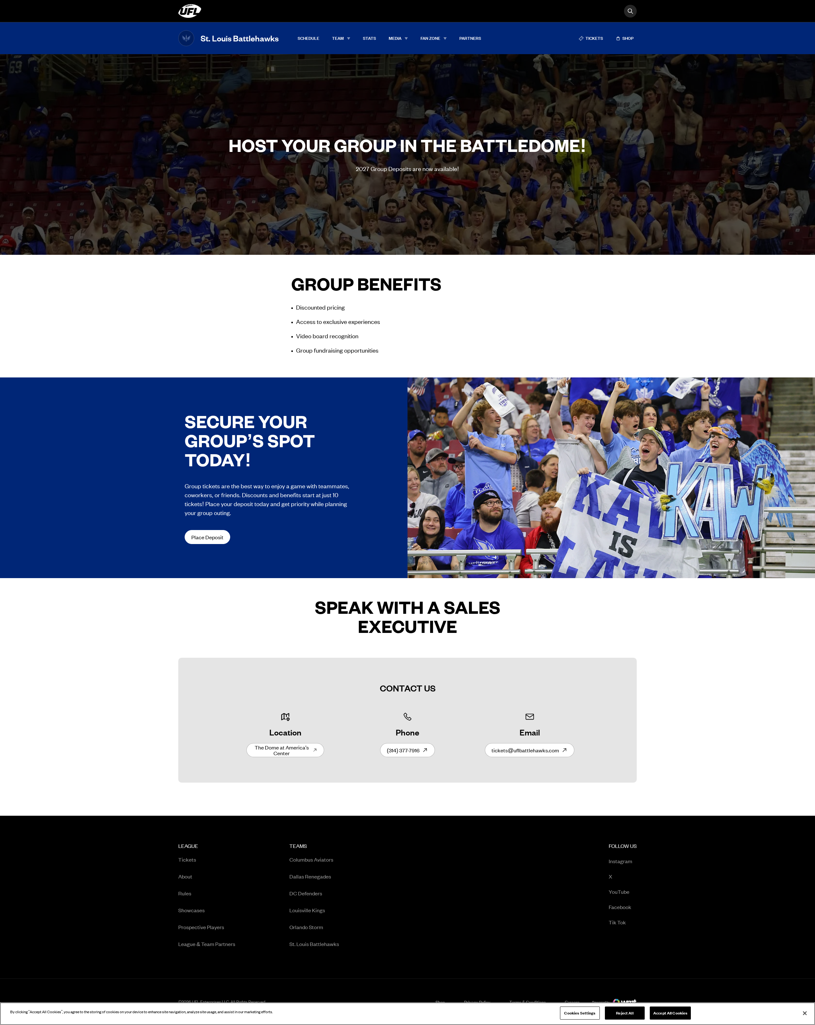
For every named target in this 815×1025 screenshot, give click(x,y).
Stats (369, 38)
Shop (440, 1002)
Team (338, 38)
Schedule (308, 38)
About (185, 876)
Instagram (620, 860)
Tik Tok (617, 922)
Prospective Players (201, 927)
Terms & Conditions (527, 1002)
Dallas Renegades (310, 876)
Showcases (191, 910)
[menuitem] (308, 38)
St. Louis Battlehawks (314, 944)
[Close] (805, 1013)
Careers (572, 1002)
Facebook (620, 906)
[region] (407, 1013)
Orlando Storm (306, 927)
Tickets (187, 859)
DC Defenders (305, 893)
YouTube (619, 891)
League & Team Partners (206, 944)
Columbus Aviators (311, 859)
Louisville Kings (307, 910)
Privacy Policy (477, 1002)
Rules (184, 893)
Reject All (624, 1013)
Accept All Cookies (670, 1013)
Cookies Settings (579, 1013)
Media (395, 38)
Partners (470, 38)
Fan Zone (430, 38)
